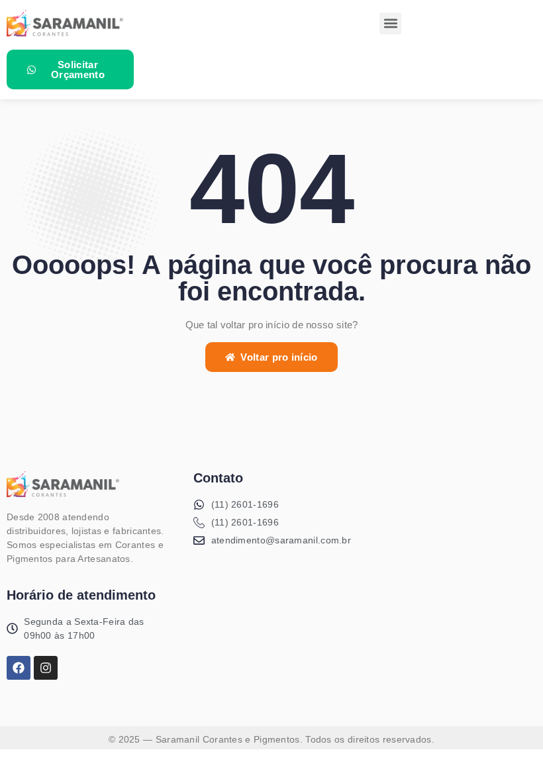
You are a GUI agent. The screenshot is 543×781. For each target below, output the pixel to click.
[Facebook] (18, 668)
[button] (390, 23)
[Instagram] (46, 668)
